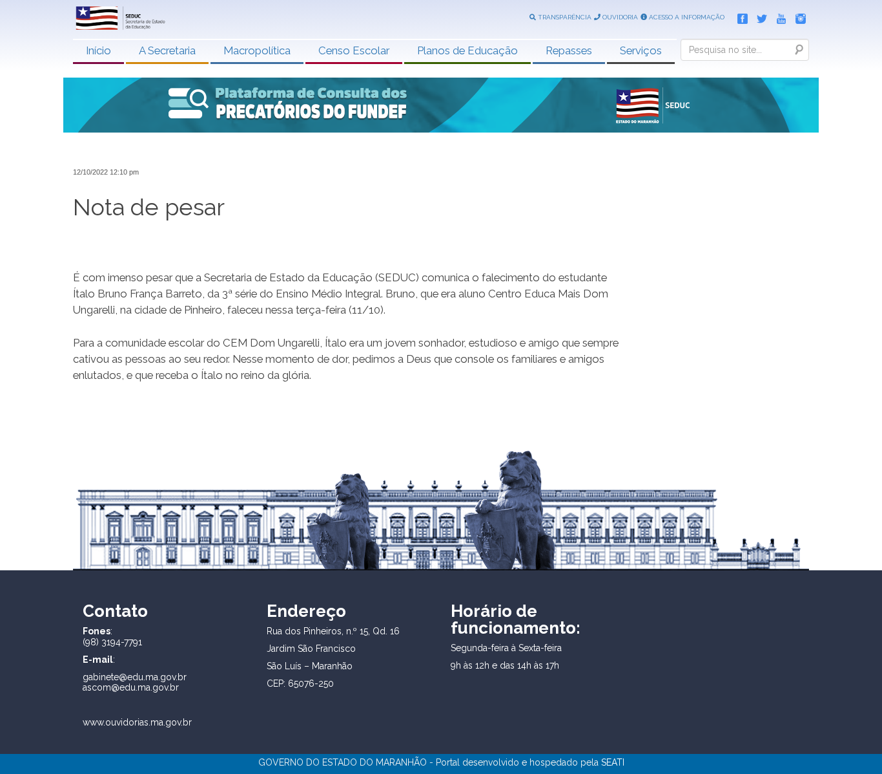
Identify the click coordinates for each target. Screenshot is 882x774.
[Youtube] (778, 16)
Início (98, 50)
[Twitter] (758, 16)
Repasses (569, 50)
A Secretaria (167, 50)
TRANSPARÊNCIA (563, 17)
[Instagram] (797, 16)
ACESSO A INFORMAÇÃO (685, 17)
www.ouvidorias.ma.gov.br (137, 722)
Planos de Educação (467, 50)
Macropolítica (257, 50)
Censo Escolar (353, 50)
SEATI (612, 762)
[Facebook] (739, 16)
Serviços (641, 50)
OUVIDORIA (619, 17)
